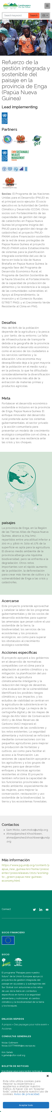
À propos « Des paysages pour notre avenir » (25, 1024)
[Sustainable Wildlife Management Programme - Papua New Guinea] (20, 155)
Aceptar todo (26, 1105)
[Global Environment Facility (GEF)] (37, 140)
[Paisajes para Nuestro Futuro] (18, 6)
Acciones (7, 1028)
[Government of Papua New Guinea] (10, 182)
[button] (47, 1075)
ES (44, 15)
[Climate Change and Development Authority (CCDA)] (15, 139)
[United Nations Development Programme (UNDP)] (5, 118)
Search (34, 15)
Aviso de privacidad (26, 1094)
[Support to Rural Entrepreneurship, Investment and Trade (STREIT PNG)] (15, 169)
